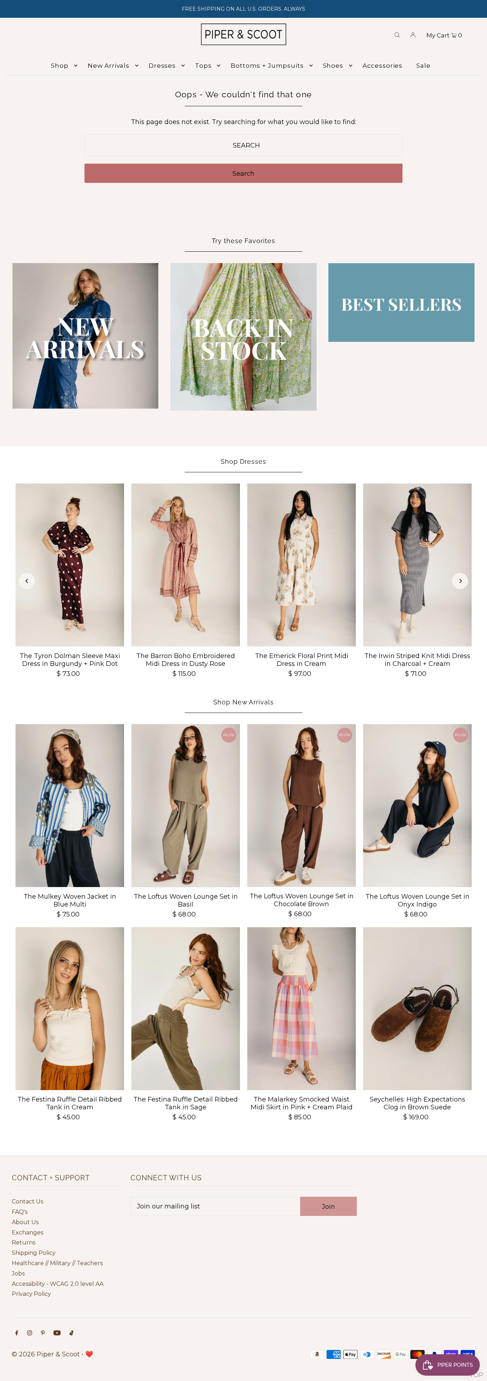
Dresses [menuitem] (162, 65)
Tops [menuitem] (203, 65)
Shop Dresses (243, 461)
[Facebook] (16, 1333)
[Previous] (27, 581)
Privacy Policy (31, 1293)
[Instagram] (29, 1333)
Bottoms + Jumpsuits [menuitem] (267, 65)
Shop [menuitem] (59, 65)
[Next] (460, 581)
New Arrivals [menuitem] (108, 65)
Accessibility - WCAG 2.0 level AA (57, 1283)
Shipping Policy (34, 1252)
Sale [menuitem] (423, 65)
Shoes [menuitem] (333, 65)
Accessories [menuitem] (383, 65)
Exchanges (27, 1232)
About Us (25, 1222)
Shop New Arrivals (243, 702)
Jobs (18, 1273)
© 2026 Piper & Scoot (46, 1354)
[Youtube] (57, 1333)
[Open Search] (397, 34)
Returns (23, 1242)
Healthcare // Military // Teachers (57, 1263)
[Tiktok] (71, 1333)
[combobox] (243, 145)
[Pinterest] (43, 1333)
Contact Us (27, 1201)
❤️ (89, 1354)
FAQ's (19, 1211)
